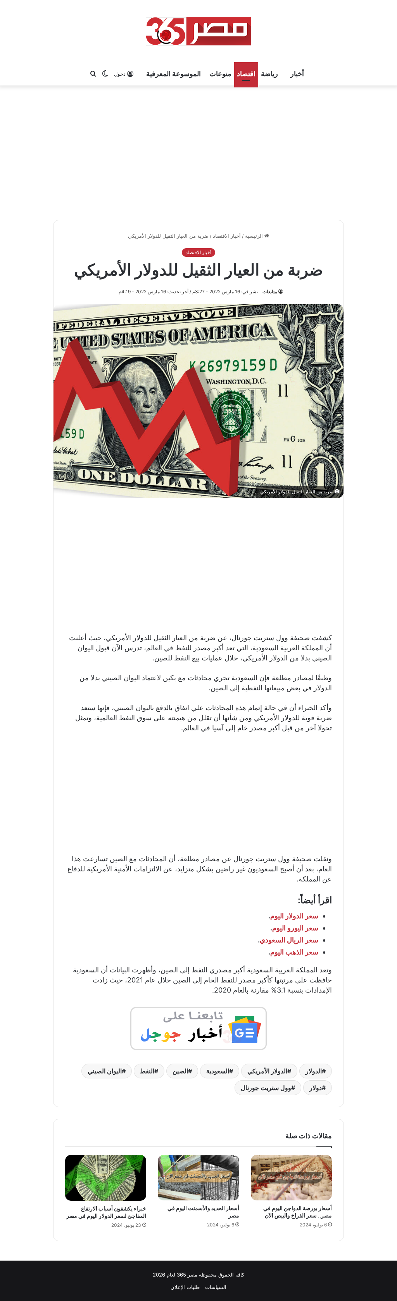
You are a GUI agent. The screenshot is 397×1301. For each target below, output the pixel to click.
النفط (147, 1071)
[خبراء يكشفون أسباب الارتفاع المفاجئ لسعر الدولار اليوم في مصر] (105, 1178)
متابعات (269, 291)
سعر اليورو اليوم (295, 928)
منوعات (220, 74)
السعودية (217, 1071)
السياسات (215, 1287)
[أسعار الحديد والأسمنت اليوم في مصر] (198, 1178)
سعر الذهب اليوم (294, 952)
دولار (315, 1088)
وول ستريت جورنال (266, 1088)
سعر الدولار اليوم (294, 916)
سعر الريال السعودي (289, 940)
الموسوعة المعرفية (173, 74)
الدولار (314, 1071)
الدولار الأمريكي (267, 1071)
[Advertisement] (198, 151)
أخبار (297, 74)
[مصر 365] (198, 31)
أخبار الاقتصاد (227, 236)
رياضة (269, 74)
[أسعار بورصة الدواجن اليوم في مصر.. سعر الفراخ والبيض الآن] (291, 1178)
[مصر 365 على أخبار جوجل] (198, 1028)
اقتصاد (246, 74)
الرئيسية (254, 236)
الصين (180, 1071)
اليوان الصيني (105, 1071)
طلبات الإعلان (185, 1287)
